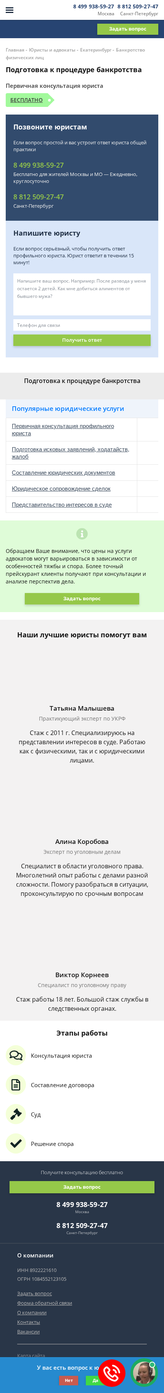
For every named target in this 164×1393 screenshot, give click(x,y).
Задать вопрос (127, 28)
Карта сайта (31, 1355)
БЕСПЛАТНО (26, 99)
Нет (69, 1380)
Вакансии (28, 1331)
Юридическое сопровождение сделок (61, 488)
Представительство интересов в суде (62, 504)
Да (95, 1380)
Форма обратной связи (44, 1302)
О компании (32, 1312)
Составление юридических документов (63, 472)
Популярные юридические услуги (68, 408)
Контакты (28, 1322)
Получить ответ (82, 339)
